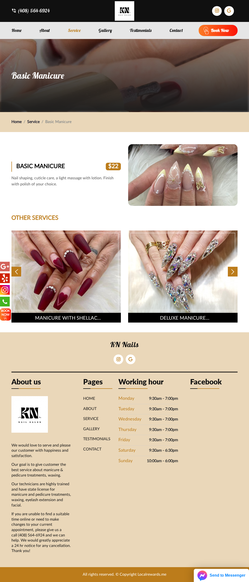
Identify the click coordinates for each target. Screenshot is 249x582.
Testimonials (140, 30)
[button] (16, 272)
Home (16, 30)
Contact (176, 30)
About (44, 30)
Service (74, 30)
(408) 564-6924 (34, 10)
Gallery (105, 30)
